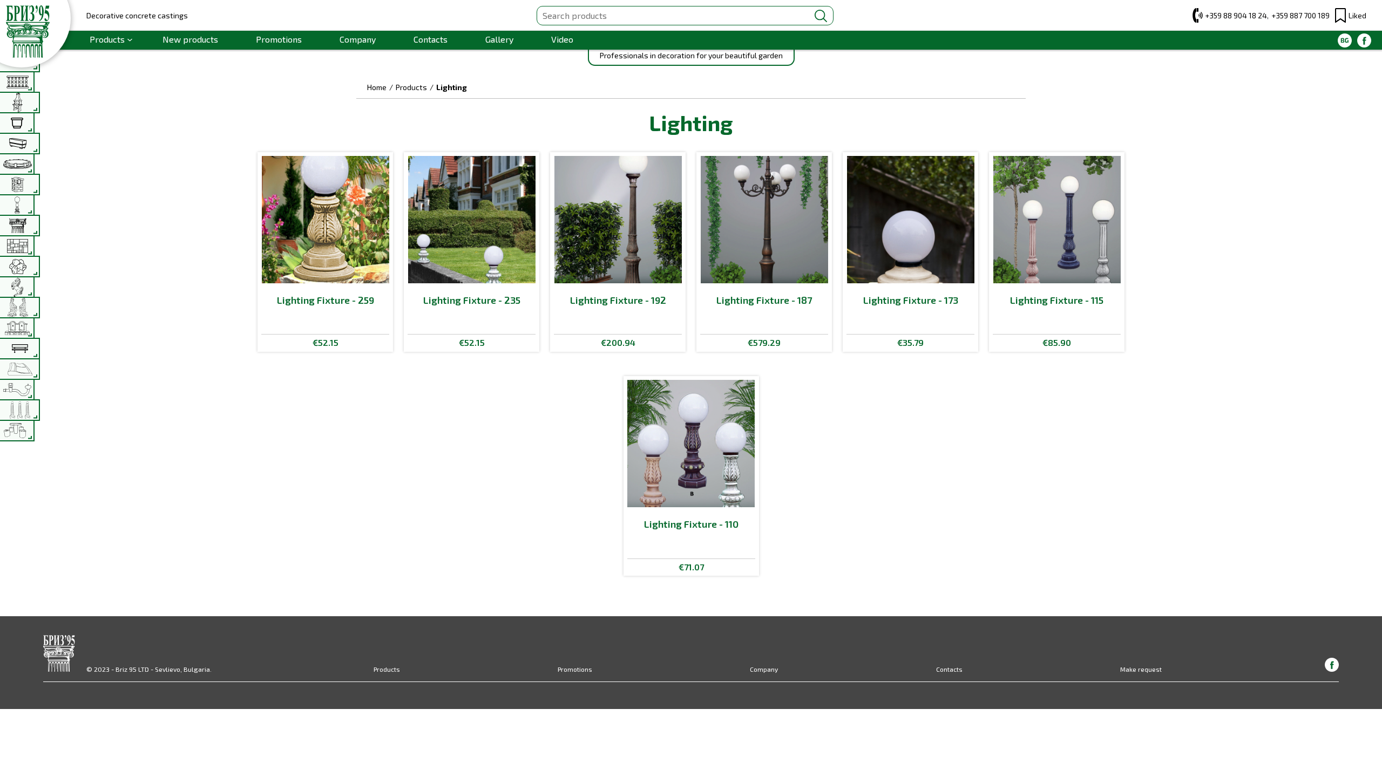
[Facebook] (1364, 40)
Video (562, 39)
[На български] (1345, 40)
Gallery (499, 39)
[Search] (821, 15)
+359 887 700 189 (1300, 15)
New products (190, 39)
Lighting (451, 87)
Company (358, 39)
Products (107, 39)
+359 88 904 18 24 (1236, 15)
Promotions (279, 39)
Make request (1141, 669)
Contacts (431, 39)
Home (377, 87)
